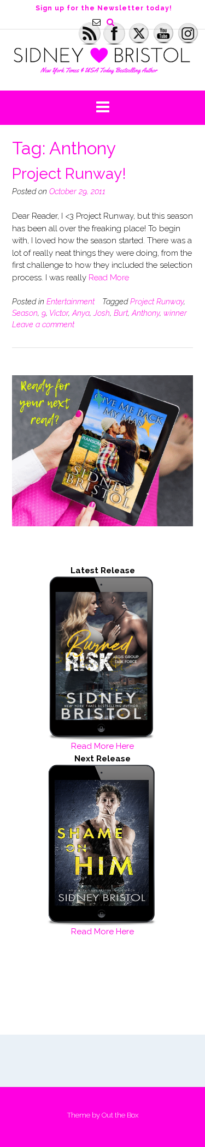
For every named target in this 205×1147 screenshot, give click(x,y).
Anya (81, 313)
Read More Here (102, 746)
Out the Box (120, 1115)
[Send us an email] (96, 22)
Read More (109, 278)
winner (175, 313)
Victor (58, 313)
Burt (121, 313)
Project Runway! (69, 174)
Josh (101, 313)
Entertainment (70, 301)
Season (25, 313)
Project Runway (157, 301)
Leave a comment (43, 324)
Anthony (146, 313)
